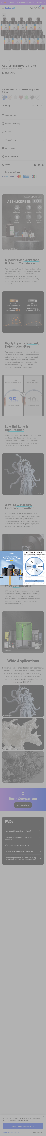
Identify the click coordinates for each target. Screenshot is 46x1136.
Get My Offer (35, 580)
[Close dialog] (44, 552)
